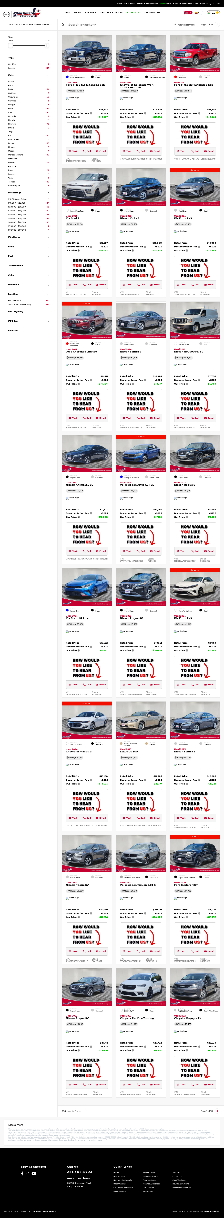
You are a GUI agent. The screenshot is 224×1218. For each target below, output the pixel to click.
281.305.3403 (126, 4)
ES (199, 12)
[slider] (10, 45)
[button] (109, 52)
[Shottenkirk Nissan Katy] (21, 13)
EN (189, 12)
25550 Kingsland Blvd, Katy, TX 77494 (200, 4)
